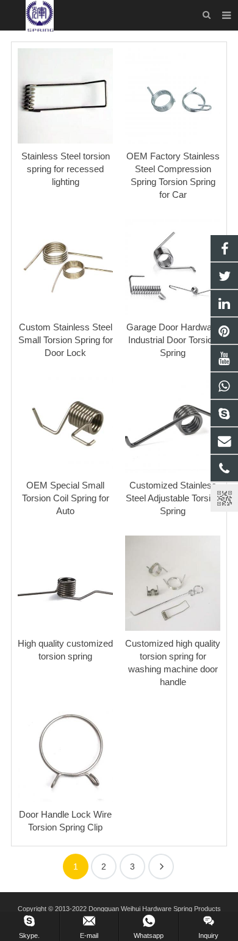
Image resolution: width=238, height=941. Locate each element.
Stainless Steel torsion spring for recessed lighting (65, 169)
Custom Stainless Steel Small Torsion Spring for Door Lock (65, 340)
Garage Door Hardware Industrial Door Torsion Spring (173, 340)
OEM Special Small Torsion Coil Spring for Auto (65, 498)
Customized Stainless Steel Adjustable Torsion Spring (173, 498)
